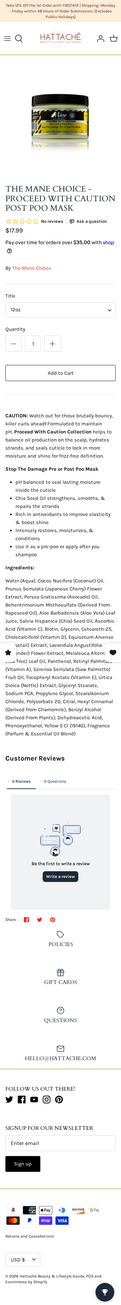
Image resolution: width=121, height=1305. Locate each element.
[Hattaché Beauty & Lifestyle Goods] (61, 38)
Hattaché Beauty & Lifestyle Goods (51, 1276)
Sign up (23, 1164)
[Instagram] (46, 1099)
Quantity (15, 329)
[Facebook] (22, 1099)
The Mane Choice (31, 268)
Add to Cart (61, 373)
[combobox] (60, 309)
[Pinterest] (59, 1099)
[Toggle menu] (7, 38)
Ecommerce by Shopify (26, 1282)
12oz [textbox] (16, 310)
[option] (60, 120)
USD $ (18, 1260)
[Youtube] (34, 1099)
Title (10, 296)
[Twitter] (9, 1099)
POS (89, 1276)
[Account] (98, 38)
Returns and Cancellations (29, 1236)
